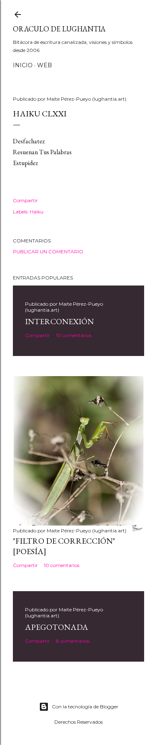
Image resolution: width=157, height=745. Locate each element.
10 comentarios (73, 335)
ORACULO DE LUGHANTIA (59, 28)
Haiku (36, 212)
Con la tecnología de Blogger (85, 707)
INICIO (23, 65)
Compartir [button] (25, 200)
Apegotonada (56, 627)
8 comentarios (72, 641)
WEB (44, 65)
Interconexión (59, 321)
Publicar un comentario (48, 251)
